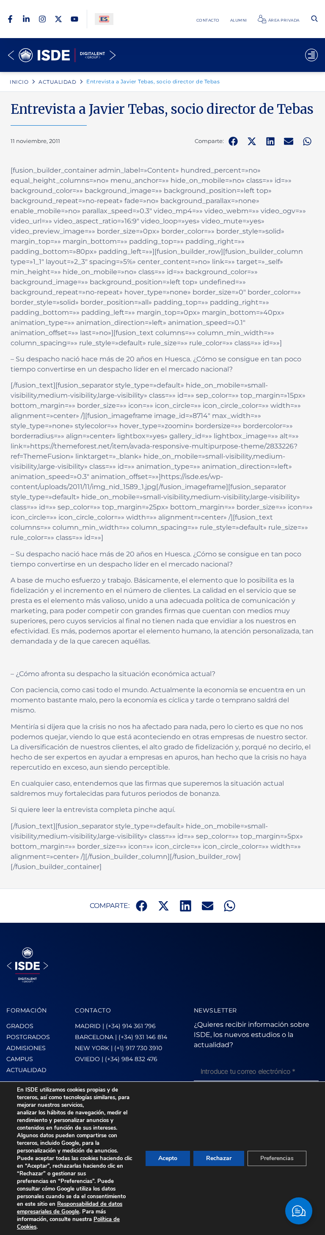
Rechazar (218, 1158)
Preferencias (277, 1158)
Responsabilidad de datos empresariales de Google (69, 1208)
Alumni (238, 20)
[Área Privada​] (262, 19)
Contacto (208, 20)
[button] (233, 141)
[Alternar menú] (311, 55)
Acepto (167, 1158)
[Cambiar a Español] (104, 19)
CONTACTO (93, 1010)
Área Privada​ (284, 20)
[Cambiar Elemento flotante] (298, 1210)
